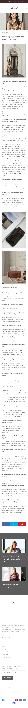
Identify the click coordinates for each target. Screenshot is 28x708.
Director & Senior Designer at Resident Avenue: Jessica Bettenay (13, 559)
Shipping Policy (6, 657)
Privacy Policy (5, 649)
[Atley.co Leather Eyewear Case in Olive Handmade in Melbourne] (14, 230)
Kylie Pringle (13, 287)
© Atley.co (14, 685)
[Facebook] (2, 637)
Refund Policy (5, 654)
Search (4, 646)
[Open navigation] (2, 8)
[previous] (3, 606)
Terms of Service (6, 652)
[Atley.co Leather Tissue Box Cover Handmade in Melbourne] (14, 267)
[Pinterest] (9, 637)
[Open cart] (26, 8)
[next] (25, 606)
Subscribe (7, 678)
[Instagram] (6, 637)
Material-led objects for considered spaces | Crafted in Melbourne (14, 1)
